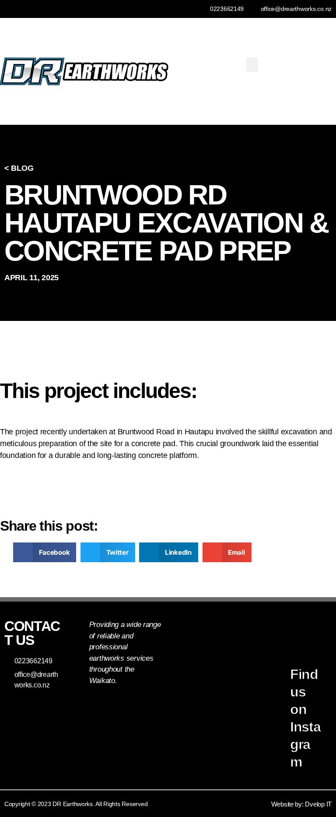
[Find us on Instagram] (273, 663)
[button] (252, 64)
